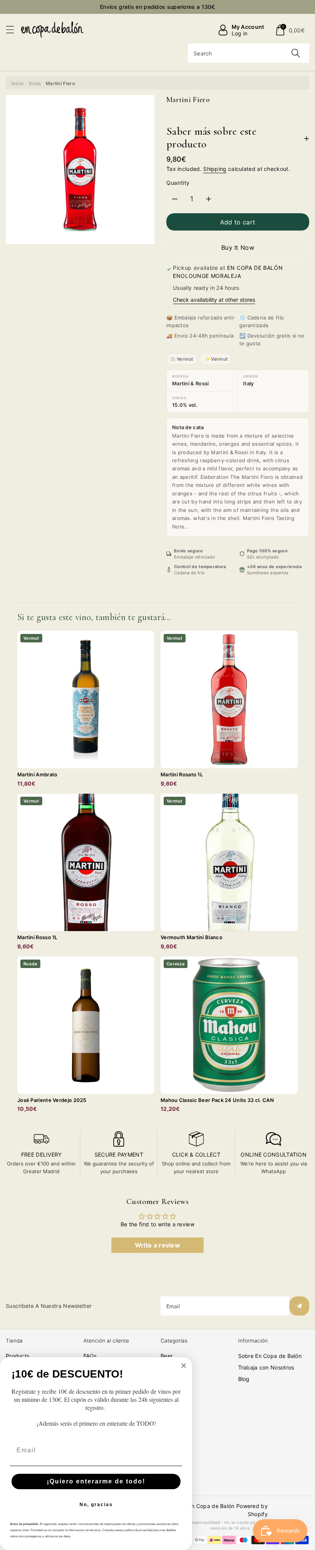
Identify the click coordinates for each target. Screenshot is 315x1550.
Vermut (185, 359)
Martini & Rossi (190, 383)
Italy (248, 383)
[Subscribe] (299, 1306)
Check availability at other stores (214, 299)
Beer (166, 1356)
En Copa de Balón (211, 1506)
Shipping (214, 169)
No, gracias (96, 1504)
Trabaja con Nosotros (266, 1367)
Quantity (178, 182)
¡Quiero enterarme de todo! (96, 1481)
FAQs (90, 1356)
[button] (13, 29)
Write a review (157, 1245)
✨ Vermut (215, 359)
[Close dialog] (183, 1365)
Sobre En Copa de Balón (270, 1356)
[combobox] (248, 53)
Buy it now (237, 247)
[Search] (295, 53)
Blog (244, 1379)
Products (17, 1356)
